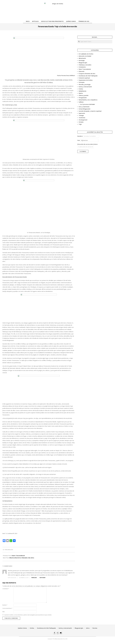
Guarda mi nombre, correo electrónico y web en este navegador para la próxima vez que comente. (28, 615)
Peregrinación (9, 549)
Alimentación (82, 58)
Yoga (80, 124)
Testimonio (82, 117)
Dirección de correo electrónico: (87, 144)
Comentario (5, 588)
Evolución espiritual (84, 78)
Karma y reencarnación (85, 86)
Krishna (81, 89)
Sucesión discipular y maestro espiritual (90, 111)
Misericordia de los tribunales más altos (21, 558)
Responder (42, 577)
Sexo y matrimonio (84, 107)
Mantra (81, 93)
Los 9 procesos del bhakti (87, 104)
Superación (82, 113)
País (78, 140)
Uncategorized (83, 120)
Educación (81, 71)
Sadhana (81, 102)
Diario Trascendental (18, 555)
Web (3, 611)
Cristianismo (82, 67)
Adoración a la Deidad (85, 56)
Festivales (82, 82)
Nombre (4, 605)
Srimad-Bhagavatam (84, 109)
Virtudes (81, 122)
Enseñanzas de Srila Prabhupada (88, 76)
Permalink (34, 577)
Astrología (82, 60)
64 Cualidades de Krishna (86, 54)
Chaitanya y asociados (85, 65)
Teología (81, 115)
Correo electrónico (7, 608)
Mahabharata (82, 91)
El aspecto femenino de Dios (87, 73)
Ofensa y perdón (83, 95)
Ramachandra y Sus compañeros (88, 100)
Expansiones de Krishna (85, 80)
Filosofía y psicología (84, 84)
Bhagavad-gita (83, 62)
